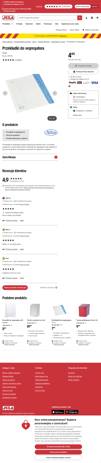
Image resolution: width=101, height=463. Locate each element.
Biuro (34, 42)
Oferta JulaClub (73, 380)
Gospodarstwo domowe (22, 42)
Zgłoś (22, 220)
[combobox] (49, 17)
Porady (19, 24)
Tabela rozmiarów (8, 380)
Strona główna (7, 42)
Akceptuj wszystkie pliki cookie (58, 446)
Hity (56, 24)
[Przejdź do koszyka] (97, 17)
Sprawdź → (63, 36)
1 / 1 (50, 118)
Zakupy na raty (7, 390)
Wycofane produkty (9, 394)
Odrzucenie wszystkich (58, 452)
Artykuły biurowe (44, 42)
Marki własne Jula (41, 376)
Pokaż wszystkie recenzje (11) (15, 287)
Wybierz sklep (77, 115)
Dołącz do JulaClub (75, 376)
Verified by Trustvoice (47, 287)
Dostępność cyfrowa (9, 397)
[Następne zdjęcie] (54, 93)
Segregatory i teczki (58, 42)
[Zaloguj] (86, 17)
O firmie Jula (39, 373)
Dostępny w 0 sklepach (35, 343)
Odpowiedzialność (41, 380)
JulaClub (39, 6)
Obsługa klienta (61, 30)
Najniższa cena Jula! (70, 24)
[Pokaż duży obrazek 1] (30, 93)
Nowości (29, 24)
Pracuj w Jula (40, 390)
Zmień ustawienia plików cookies (58, 457)
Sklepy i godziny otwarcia (11, 373)
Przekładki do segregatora (76, 42)
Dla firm (94, 6)
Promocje (48, 24)
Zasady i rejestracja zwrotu (11, 383)
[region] (50, 439)
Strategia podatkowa (42, 383)
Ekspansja (39, 387)
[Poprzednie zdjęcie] (5, 93)
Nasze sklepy (74, 30)
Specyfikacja (9, 157)
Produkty (6, 24)
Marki (38, 24)
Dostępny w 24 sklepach (10, 343)
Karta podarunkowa (9, 387)
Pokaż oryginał (24, 204)
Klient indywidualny (82, 6)
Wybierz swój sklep (92, 30)
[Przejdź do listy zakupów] (92, 17)
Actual (4, 53)
